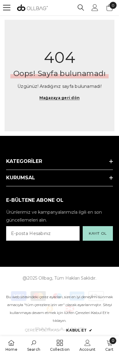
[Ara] (81, 8)
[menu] (6, 7)
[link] (34, 345)
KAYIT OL (98, 233)
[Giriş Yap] (95, 7)
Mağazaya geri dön (59, 97)
